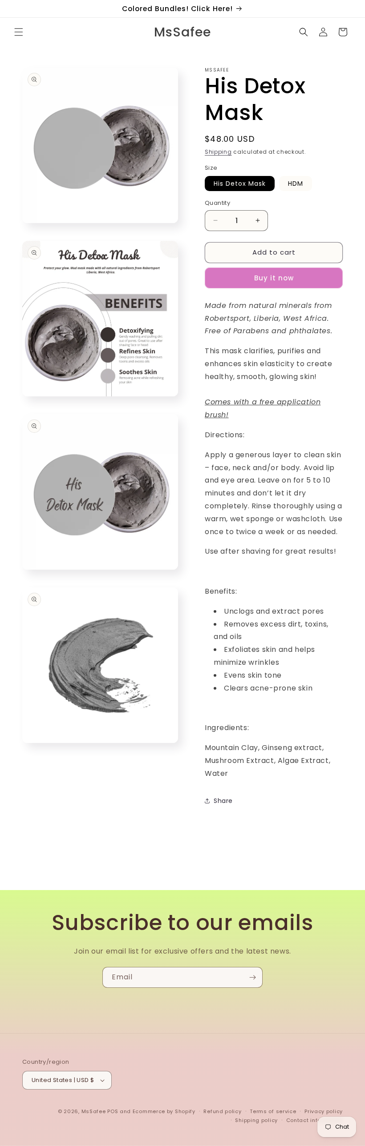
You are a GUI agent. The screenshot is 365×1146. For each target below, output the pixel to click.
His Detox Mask (240, 183)
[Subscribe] (252, 977)
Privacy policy (323, 1111)
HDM (295, 183)
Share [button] (223, 800)
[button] (18, 32)
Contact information (314, 1120)
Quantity (217, 203)
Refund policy (222, 1111)
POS (112, 1111)
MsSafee (93, 1111)
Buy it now (274, 278)
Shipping (218, 152)
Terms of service (273, 1111)
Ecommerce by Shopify (164, 1111)
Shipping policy (256, 1120)
